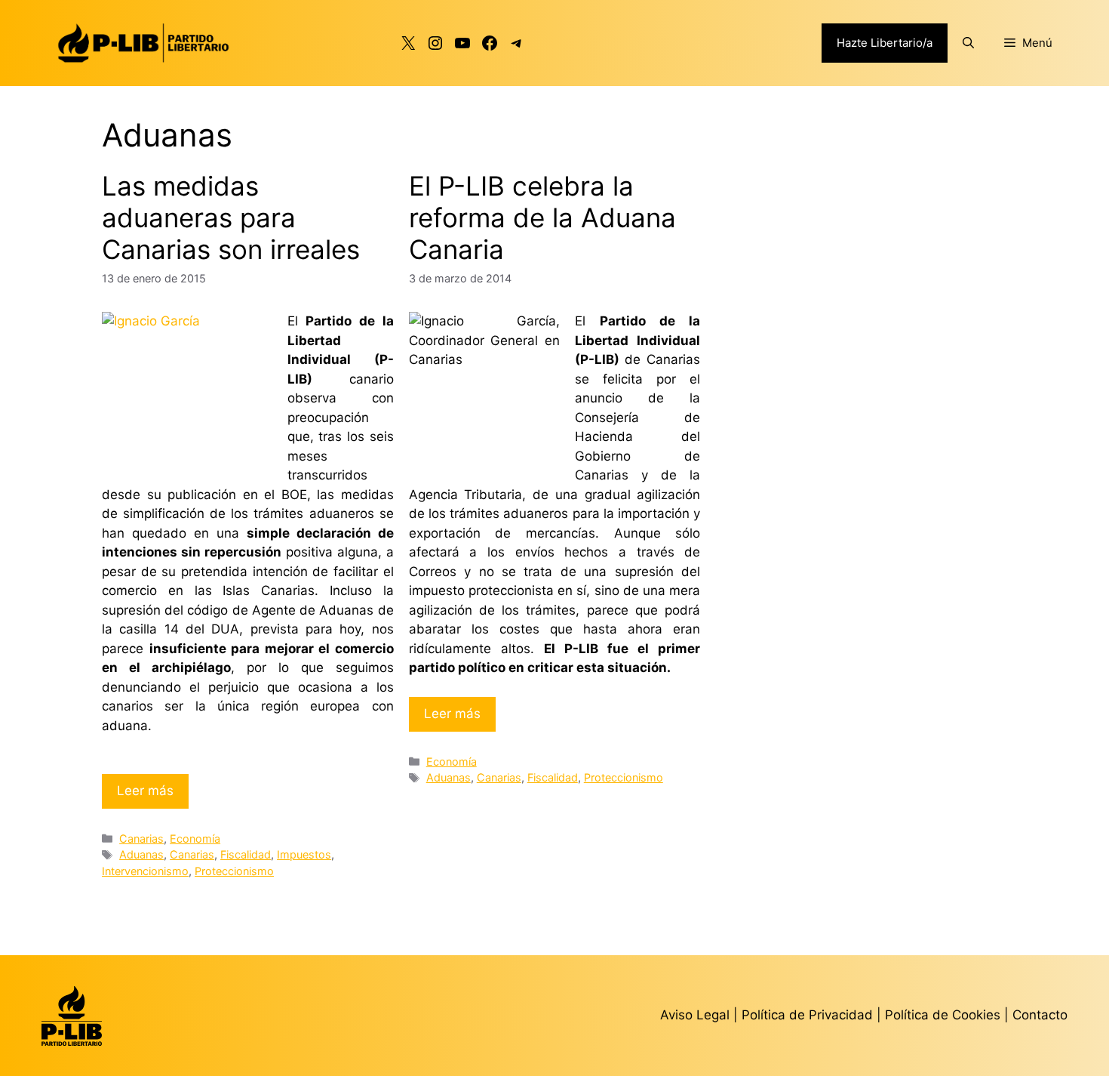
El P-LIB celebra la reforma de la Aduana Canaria (542, 217)
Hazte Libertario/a (884, 42)
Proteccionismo (234, 871)
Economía (195, 838)
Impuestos (304, 854)
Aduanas (141, 854)
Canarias (141, 838)
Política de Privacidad (809, 1014)
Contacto (1040, 1014)
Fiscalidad (245, 854)
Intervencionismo (145, 871)
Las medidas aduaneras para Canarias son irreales (231, 217)
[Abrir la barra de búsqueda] (968, 43)
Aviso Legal (695, 1014)
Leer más (145, 790)
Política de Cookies (942, 1014)
